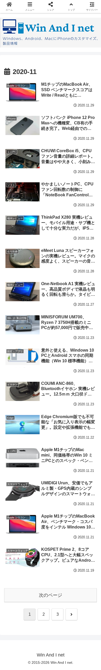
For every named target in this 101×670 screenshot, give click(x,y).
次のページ (50, 595)
